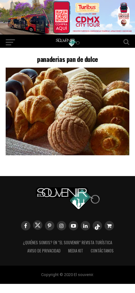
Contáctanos (102, 251)
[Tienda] (109, 225)
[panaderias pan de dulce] (67, 153)
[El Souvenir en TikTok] (97, 225)
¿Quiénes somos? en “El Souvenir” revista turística (67, 243)
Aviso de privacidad (44, 251)
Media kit (75, 251)
